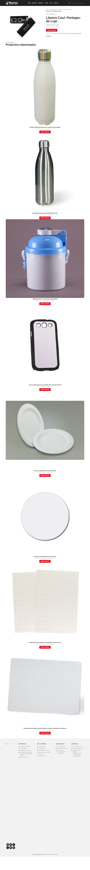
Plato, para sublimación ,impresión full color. (45, 470)
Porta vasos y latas (50, 558)
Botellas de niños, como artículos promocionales (45, 299)
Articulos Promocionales (56, 9)
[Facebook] (7, 844)
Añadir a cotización (51, 30)
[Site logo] (12, 2)
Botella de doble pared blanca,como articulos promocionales (45, 127)
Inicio (47, 9)
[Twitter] (10, 844)
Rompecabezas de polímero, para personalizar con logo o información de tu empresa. (45, 728)
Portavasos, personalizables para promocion (45, 556)
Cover (51, 386)
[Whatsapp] (7, 847)
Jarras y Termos (51, 129)
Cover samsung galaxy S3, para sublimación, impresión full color (45, 385)
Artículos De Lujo (67, 9)
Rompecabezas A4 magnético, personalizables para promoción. (45, 642)
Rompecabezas (50, 644)
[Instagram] (13, 844)
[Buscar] (69, 3)
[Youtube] (10, 847)
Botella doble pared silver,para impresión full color (45, 213)
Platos (50, 472)
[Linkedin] (13, 847)
